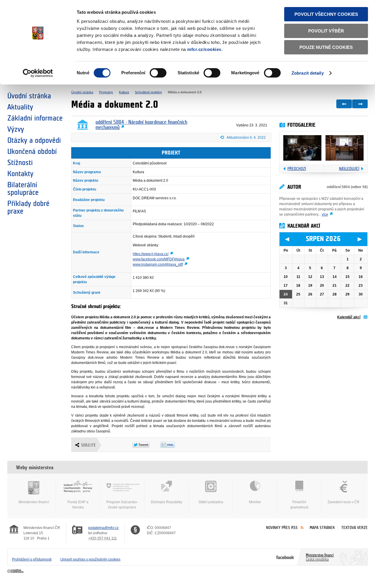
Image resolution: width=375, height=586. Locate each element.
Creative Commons (16, 571)
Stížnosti (20, 162)
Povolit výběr (326, 30)
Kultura (124, 92)
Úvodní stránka (29, 95)
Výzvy (15, 129)
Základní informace (35, 118)
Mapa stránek (322, 528)
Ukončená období (32, 151)
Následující (349, 169)
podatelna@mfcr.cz (103, 528)
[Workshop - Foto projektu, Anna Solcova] (302, 148)
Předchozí (296, 169)
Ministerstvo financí (33, 502)
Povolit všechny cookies (326, 14)
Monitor (255, 502)
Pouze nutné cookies (326, 47)
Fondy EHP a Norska (77, 504)
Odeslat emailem (174, 445)
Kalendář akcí (348, 317)
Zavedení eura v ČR (343, 502)
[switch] (158, 73)
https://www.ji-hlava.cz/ (150, 254)
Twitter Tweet (146, 445)
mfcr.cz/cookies (204, 49)
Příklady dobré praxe (28, 207)
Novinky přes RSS (282, 528)
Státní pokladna (210, 502)
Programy (106, 92)
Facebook (285, 557)
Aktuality (20, 107)
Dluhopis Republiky (166, 502)
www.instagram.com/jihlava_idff (158, 264)
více (325, 214)
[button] (245, 138)
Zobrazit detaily (308, 73)
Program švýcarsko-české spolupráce (122, 504)
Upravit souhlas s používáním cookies (90, 559)
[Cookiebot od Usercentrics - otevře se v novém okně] (38, 73)
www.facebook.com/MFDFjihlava (159, 259)
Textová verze (354, 528)
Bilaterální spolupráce (23, 188)
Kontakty (20, 173)
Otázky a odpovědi (34, 140)
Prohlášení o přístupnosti (32, 559)
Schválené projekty (148, 92)
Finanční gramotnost (299, 504)
